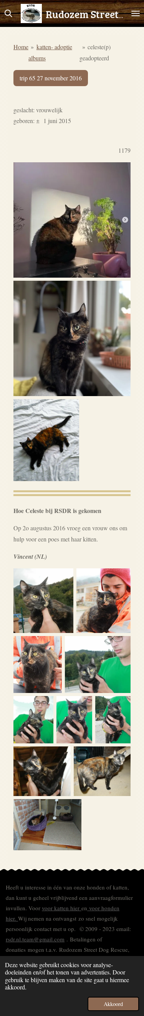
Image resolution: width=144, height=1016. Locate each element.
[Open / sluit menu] (135, 13)
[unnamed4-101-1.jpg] (43, 600)
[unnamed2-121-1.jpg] (33, 719)
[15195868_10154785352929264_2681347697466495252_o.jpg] (37, 664)
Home (20, 47)
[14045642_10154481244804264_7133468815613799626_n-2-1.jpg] (102, 771)
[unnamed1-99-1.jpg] (74, 719)
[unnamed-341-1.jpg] (113, 719)
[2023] (72, 220)
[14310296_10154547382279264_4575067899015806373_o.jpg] (47, 824)
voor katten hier (61, 908)
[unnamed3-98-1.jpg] (98, 664)
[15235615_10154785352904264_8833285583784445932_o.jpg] (103, 600)
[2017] (46, 440)
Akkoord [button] (113, 1004)
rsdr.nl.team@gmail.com (35, 939)
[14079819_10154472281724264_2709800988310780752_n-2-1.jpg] (42, 771)
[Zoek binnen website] (8, 13)
